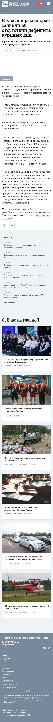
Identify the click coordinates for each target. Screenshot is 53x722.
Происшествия (20, 464)
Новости (7, 50)
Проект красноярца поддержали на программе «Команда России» (23, 276)
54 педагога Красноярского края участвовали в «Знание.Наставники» (24, 246)
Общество (20, 50)
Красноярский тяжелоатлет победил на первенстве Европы (25, 256)
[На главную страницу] (15, 4)
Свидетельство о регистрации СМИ (16, 696)
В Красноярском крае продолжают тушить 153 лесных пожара (23, 296)
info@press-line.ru (9, 644)
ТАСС (16, 92)
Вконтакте (45, 648)
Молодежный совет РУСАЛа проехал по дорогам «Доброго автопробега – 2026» (24, 286)
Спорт (16, 415)
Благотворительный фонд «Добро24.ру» (18, 690)
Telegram (32, 208)
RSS (49, 648)
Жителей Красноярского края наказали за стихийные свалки (26, 266)
